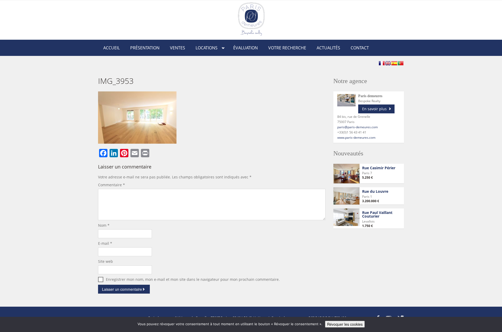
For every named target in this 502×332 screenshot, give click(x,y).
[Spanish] (394, 63)
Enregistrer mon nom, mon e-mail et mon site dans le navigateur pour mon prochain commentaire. (193, 279)
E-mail (105, 243)
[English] (388, 63)
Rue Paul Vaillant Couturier (377, 214)
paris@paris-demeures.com (357, 127)
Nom (104, 225)
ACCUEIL (111, 48)
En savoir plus (374, 108)
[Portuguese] (400, 63)
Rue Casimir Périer (378, 167)
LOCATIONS (207, 48)
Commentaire (111, 184)
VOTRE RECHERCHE (287, 48)
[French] (382, 63)
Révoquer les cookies (345, 324)
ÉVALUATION (245, 48)
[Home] (251, 18)
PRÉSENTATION (144, 48)
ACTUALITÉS (328, 48)
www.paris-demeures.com (356, 137)
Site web (105, 261)
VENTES (177, 48)
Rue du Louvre (375, 191)
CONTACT (360, 48)
